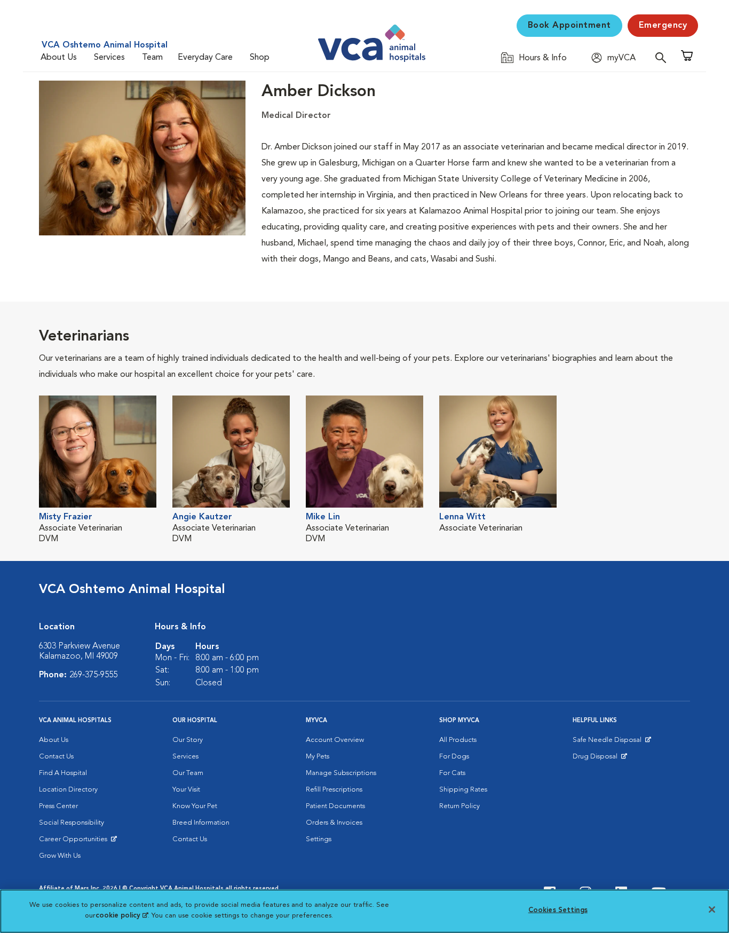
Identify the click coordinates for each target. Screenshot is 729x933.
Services (109, 57)
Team (152, 57)
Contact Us (56, 756)
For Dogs (454, 756)
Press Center (58, 806)
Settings (318, 839)
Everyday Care (205, 57)
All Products (458, 740)
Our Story (187, 740)
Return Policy (459, 806)
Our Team (187, 773)
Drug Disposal (600, 759)
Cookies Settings (558, 910)
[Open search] (663, 57)
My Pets (317, 756)
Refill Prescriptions (334, 789)
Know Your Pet (194, 806)
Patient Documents (335, 806)
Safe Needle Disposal (609, 742)
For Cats (452, 773)
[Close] (712, 909)
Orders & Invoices (334, 822)
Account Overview (335, 740)
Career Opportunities (75, 842)
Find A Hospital (63, 773)
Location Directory (68, 789)
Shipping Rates (463, 789)
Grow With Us (60, 855)
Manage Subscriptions (341, 773)
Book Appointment (569, 25)
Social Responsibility (71, 822)
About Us (59, 57)
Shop (260, 57)
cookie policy (122, 915)
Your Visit (186, 789)
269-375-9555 (93, 675)
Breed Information (200, 822)
